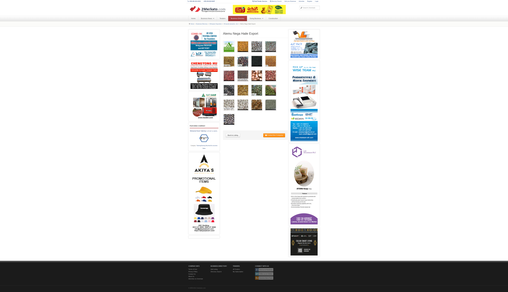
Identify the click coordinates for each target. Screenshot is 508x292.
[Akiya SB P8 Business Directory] (204, 193)
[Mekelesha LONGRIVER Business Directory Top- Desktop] (259, 9)
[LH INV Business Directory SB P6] (304, 184)
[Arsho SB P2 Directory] (204, 44)
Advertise (301, 1)
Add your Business (290, 1)
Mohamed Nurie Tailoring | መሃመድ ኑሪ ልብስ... (204, 131)
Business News (206, 18)
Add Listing (214, 269)
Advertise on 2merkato (195, 279)
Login (316, 1)
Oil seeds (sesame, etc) (231, 24)
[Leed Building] (204, 106)
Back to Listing (233, 135)
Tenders (222, 18)
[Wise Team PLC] (304, 101)
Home (193, 18)
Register (309, 1)
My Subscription (238, 271)
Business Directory (237, 18)
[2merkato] (209, 9)
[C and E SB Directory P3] (304, 44)
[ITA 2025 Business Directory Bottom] (304, 242)
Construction (273, 18)
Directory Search (276, 1)
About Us (191, 276)
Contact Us (192, 274)
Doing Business (256, 18)
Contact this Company (275, 135)
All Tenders (236, 269)
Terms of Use (192, 269)
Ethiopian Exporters (216, 24)
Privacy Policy (193, 271)
